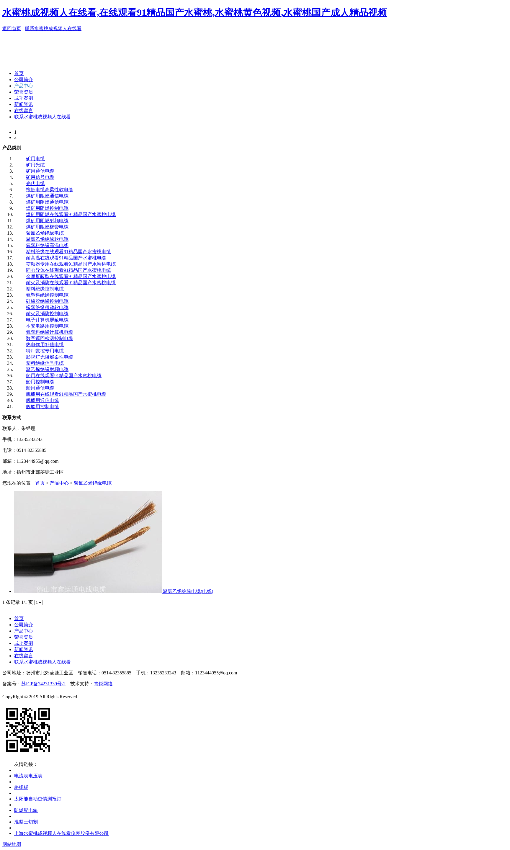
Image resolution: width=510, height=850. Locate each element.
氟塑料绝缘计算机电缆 (49, 332)
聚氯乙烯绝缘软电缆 (47, 239)
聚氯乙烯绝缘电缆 (45, 233)
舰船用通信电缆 (42, 400)
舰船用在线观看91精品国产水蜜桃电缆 (66, 394)
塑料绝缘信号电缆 (45, 363)
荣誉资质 (23, 91)
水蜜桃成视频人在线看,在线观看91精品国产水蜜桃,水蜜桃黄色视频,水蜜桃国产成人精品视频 (194, 12)
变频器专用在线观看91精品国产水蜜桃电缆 (71, 264)
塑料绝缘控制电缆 (45, 288)
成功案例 (23, 98)
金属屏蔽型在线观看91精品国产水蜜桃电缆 (71, 276)
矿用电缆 (35, 158)
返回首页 (11, 28)
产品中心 (23, 85)
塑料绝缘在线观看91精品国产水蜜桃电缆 (68, 251)
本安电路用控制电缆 (47, 325)
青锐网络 (103, 683)
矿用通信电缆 (40, 171)
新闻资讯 (23, 104)
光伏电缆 (35, 183)
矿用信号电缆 (40, 177)
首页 (19, 73)
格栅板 (21, 787)
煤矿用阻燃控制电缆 (47, 208)
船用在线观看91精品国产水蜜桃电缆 (64, 375)
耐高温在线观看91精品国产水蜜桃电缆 (66, 257)
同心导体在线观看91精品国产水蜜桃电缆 (68, 270)
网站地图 (11, 844)
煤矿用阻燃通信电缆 (47, 195)
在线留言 (23, 110)
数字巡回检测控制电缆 (49, 338)
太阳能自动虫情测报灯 (37, 798)
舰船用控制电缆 (42, 406)
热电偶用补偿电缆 (45, 344)
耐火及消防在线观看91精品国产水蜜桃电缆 (71, 282)
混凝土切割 (26, 821)
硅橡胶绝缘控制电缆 (47, 301)
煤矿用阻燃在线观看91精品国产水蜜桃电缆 (71, 214)
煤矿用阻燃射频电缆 (47, 220)
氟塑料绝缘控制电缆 (47, 295)
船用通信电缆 (40, 387)
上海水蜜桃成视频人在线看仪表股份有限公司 (61, 833)
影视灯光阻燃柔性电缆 (49, 356)
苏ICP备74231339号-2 (43, 683)
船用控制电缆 (40, 381)
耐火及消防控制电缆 (47, 313)
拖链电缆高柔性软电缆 (49, 189)
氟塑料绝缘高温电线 (47, 245)
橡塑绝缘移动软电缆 (47, 307)
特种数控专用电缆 (45, 350)
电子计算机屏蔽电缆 (47, 319)
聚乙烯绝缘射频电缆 (47, 369)
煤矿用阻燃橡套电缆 (47, 226)
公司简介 (23, 79)
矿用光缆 (35, 164)
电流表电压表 (28, 775)
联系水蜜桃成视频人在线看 (53, 28)
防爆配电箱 (26, 810)
